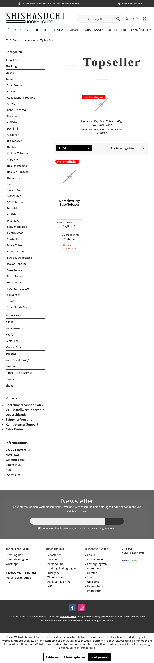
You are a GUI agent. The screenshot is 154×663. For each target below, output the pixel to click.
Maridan (12, 116)
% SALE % (12, 60)
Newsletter (12, 454)
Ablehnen (51, 657)
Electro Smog (14, 233)
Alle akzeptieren (74, 657)
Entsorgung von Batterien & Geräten (97, 568)
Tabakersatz (13, 315)
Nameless (13, 178)
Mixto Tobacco (15, 276)
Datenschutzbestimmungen (61, 528)
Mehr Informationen (82, 648)
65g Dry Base (14, 189)
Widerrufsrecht (15, 459)
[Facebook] (72, 607)
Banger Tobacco (16, 226)
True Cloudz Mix (17, 307)
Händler (11, 379)
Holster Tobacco (16, 165)
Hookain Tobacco (17, 172)
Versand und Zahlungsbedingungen (61, 566)
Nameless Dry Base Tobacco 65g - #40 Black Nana (101, 123)
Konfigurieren (100, 657)
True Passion (14, 85)
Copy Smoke (14, 159)
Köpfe (9, 334)
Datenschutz (13, 465)
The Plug (11, 66)
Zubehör (11, 353)
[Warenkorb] (144, 19)
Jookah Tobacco (16, 264)
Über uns (93, 582)
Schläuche (12, 341)
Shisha (10, 72)
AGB (8, 470)
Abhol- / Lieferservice (19, 373)
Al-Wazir (11, 104)
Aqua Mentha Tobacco (20, 97)
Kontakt (52, 559)
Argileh (11, 214)
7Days (10, 301)
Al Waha (11, 122)
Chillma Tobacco (17, 153)
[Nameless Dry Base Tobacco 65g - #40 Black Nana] (101, 104)
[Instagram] (81, 607)
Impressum (13, 475)
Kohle (9, 322)
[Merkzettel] (136, 19)
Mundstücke (13, 347)
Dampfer (11, 366)
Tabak (10, 79)
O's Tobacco (14, 141)
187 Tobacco (14, 202)
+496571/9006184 (21, 573)
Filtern (66, 148)
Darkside (12, 208)
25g (9, 184)
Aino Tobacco (15, 251)
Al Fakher (12, 134)
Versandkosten (68, 616)
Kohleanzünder (15, 328)
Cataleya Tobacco (17, 288)
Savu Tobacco (15, 270)
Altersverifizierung (59, 582)
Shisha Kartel (15, 239)
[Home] (9, 30)
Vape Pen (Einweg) (17, 360)
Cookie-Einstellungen (19, 449)
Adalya (10, 91)
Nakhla (11, 147)
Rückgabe (53, 573)
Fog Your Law (14, 282)
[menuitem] (144, 19)
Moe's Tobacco (15, 245)
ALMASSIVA (13, 196)
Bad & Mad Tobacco (19, 257)
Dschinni (12, 128)
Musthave (12, 220)
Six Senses (13, 295)
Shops (9, 385)
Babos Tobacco (16, 110)
